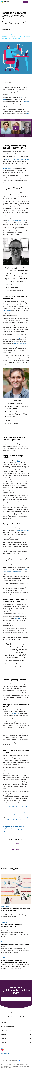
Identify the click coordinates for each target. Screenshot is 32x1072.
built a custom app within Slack (16, 220)
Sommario (4, 76)
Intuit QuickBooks (9, 193)
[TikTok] (23, 1017)
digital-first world (12, 91)
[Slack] (5, 2)
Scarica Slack (4, 1053)
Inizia (25, 2)
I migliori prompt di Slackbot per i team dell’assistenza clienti (15, 925)
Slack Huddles (18, 618)
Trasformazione (7, 9)
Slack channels (7, 310)
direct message (16, 338)
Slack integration (14, 713)
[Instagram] (11, 1017)
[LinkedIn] (8, 1017)
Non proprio (16, 849)
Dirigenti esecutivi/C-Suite (16, 36)
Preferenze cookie (16, 1057)
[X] (17, 1017)
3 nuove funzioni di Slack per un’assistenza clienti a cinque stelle (14, 961)
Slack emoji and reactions (22, 530)
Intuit (22, 97)
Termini (8, 1057)
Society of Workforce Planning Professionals (17, 159)
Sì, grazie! (16, 843)
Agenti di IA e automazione (12, 38)
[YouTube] (20, 1017)
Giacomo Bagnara (13, 30)
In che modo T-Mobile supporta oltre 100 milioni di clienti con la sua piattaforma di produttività (17, 812)
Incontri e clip (10, 830)
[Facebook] (14, 1017)
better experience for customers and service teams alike (16, 115)
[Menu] (30, 2)
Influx (4, 99)
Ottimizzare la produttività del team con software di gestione (15, 910)
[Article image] (16, 889)
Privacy (3, 1057)
